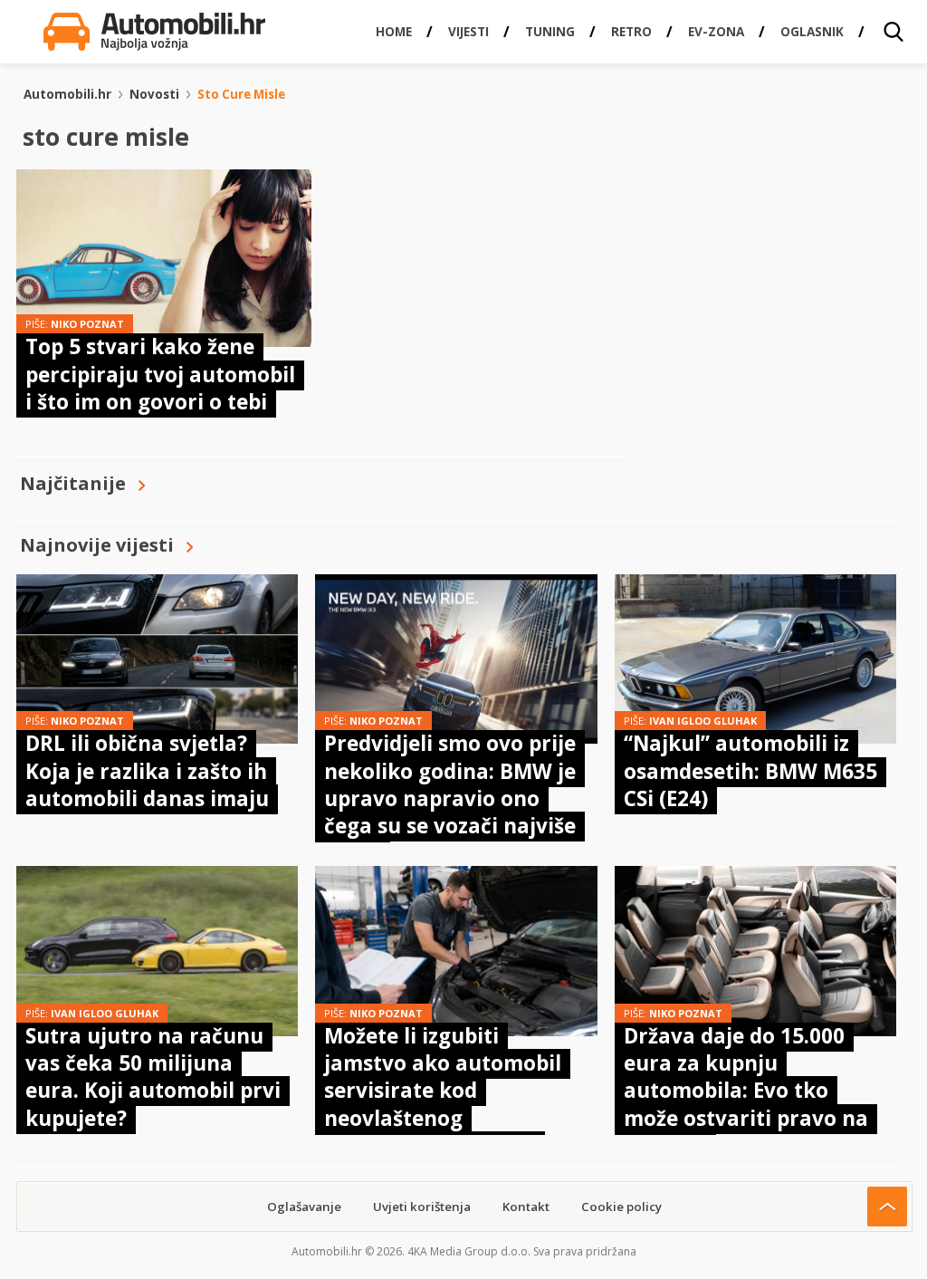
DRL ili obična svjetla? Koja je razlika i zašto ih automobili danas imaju (147, 771)
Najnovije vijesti (97, 545)
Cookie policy (621, 1206)
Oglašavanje (304, 1206)
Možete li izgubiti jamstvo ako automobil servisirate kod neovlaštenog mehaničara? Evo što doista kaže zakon (442, 1105)
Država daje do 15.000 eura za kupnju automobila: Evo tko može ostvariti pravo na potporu (746, 1091)
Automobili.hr (67, 94)
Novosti (154, 94)
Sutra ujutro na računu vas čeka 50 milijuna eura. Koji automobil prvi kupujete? (153, 1077)
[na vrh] (887, 1206)
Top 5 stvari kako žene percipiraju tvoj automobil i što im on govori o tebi (160, 374)
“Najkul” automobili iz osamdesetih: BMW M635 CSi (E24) (750, 771)
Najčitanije (73, 483)
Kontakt (526, 1206)
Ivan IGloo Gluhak (703, 720)
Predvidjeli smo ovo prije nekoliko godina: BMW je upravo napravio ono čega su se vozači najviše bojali (450, 798)
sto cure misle (241, 94)
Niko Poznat (87, 324)
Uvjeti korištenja (422, 1206)
